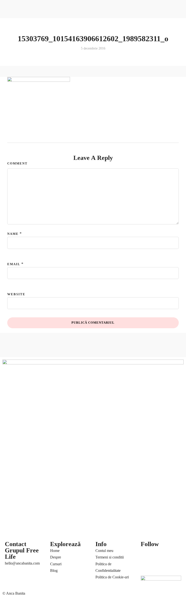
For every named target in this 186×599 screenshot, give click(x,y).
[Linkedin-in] (173, 553)
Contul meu (104, 551)
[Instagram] (147, 567)
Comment (17, 163)
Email (13, 264)
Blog (54, 570)
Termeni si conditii (109, 557)
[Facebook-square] (160, 553)
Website (16, 294)
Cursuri (56, 564)
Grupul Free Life (22, 553)
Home (55, 551)
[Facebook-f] (147, 553)
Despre (55, 557)
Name (13, 234)
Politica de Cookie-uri (112, 577)
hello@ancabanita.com (22, 563)
